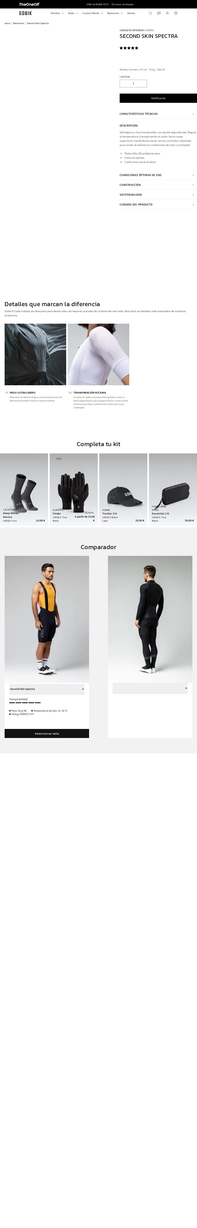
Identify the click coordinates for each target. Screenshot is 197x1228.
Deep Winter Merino (11, 515)
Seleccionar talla (47, 733)
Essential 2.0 (160, 514)
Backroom (18, 23)
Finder (57, 514)
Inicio (7, 23)
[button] (129, 48)
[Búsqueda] (150, 13)
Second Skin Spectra (38, 23)
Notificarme (158, 98)
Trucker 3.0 (109, 514)
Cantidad (125, 76)
